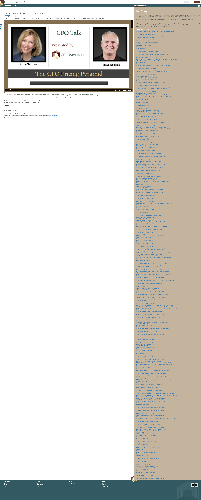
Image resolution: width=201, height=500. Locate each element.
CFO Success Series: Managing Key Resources (146, 472)
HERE (15, 110)
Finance (5, 484)
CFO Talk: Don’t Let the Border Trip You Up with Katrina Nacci (149, 286)
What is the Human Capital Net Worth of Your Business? (148, 430)
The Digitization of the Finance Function (145, 142)
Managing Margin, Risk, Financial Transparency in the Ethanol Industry (150, 478)
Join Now (104, 483)
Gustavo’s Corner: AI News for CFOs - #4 (145, 240)
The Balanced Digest (54, 115)
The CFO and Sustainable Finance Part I (145, 134)
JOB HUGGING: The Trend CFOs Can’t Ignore (145, 211)
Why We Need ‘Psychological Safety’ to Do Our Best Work (148, 460)
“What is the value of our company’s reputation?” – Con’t (148, 458)
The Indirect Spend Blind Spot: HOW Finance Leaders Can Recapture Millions (152, 51)
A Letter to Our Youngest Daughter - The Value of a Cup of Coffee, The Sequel (152, 71)
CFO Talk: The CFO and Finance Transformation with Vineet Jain (149, 111)
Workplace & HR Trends (141, 449)
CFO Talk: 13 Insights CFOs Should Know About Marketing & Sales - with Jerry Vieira (153, 65)
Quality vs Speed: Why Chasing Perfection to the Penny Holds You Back (151, 221)
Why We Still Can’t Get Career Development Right (146, 467)
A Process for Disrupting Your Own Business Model (147, 464)
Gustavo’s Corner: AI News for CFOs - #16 (145, 198)
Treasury (6, 486)
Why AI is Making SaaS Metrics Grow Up (145, 43)
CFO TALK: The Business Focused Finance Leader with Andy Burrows (150, 334)
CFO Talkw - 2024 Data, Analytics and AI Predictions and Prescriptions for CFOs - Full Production (156, 96)
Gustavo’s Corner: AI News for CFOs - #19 (145, 190)
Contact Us (104, 484)
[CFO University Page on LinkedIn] (196, 485)
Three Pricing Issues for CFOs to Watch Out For (146, 165)
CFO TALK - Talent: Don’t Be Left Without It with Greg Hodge (149, 412)
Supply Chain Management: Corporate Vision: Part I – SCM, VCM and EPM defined (153, 122)
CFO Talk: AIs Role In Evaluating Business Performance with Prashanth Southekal (153, 73)
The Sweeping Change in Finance (143, 200)
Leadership (6, 487)
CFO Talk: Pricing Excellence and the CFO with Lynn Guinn (148, 110)
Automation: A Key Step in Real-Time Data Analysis (147, 121)
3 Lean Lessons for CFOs (142, 155)
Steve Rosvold (7, 15)
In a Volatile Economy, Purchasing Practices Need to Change (149, 396)
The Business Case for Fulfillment (143, 212)
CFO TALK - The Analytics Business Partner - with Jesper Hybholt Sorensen (151, 127)
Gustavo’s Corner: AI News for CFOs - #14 (145, 204)
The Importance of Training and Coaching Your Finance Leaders (149, 390)
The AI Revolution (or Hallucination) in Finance (146, 251)
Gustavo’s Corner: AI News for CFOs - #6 (145, 237)
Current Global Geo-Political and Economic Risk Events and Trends (150, 207)
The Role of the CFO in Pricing (143, 172)
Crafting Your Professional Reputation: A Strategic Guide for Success (150, 314)
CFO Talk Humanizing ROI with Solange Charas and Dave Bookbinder (150, 277)
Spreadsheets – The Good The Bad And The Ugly (146, 116)
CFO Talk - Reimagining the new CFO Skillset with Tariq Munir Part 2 (150, 245)
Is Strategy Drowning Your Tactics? (144, 367)
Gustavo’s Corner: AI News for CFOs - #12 (145, 217)
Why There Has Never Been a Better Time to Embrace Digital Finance (150, 182)
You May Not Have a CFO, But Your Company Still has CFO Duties (149, 57)
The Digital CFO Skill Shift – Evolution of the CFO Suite (147, 179)
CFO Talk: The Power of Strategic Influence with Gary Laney (148, 336)
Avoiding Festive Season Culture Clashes (145, 453)
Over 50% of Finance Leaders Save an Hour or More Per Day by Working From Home (153, 427)
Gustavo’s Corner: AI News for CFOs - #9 (145, 223)
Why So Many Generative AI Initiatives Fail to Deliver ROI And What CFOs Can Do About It (154, 203)
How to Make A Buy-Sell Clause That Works (145, 37)
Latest (38, 483)
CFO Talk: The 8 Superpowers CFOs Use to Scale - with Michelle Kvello (150, 100)
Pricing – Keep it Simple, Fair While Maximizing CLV (147, 168)
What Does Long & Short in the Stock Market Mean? (147, 91)
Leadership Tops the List (142, 145)
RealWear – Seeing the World (143, 450)
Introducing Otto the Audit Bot (143, 105)
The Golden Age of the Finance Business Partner (146, 79)
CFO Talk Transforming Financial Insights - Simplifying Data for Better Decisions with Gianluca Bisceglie (157, 59)
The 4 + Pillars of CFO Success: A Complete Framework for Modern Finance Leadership (154, 60)
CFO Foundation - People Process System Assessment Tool (148, 345)
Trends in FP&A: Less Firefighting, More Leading (146, 70)
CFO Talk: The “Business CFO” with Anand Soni (146, 452)
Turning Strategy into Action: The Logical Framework (147, 423)
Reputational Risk (140, 432)
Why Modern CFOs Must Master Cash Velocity (146, 195)
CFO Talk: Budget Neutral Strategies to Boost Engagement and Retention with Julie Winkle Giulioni (156, 280)
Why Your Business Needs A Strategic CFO (145, 382)
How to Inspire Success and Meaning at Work (146, 457)
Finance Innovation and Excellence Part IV (145, 104)
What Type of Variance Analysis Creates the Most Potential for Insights (151, 49)
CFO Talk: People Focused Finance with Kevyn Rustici (147, 144)
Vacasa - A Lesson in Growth (142, 455)
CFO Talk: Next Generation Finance (144, 440)
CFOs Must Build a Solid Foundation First (145, 470)
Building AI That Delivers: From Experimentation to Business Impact (150, 192)
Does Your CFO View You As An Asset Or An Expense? (147, 441)
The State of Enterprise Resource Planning (145, 350)
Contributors (39, 484)
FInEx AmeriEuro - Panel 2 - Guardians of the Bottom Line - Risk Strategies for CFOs (153, 269)
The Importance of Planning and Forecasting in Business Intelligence (150, 176)
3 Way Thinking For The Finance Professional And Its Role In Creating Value (151, 164)
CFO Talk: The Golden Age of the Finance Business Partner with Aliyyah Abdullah (152, 88)
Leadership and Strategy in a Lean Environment (146, 435)
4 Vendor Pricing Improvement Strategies (145, 159)
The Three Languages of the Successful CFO (146, 246)
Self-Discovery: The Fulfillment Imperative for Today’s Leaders (149, 215)
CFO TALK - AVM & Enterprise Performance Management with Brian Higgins (152, 125)
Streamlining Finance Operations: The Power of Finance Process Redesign (151, 82)
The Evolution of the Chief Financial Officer (145, 141)
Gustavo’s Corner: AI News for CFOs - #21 (145, 186)
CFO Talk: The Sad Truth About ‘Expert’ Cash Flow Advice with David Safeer (151, 373)
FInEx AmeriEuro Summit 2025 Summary (145, 62)
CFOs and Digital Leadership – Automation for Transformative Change (151, 406)
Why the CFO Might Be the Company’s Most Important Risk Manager (150, 36)
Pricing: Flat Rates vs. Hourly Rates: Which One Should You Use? (149, 170)
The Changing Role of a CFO (142, 461)
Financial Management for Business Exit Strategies (147, 178)
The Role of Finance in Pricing (143, 139)
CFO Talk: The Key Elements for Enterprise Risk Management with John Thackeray (153, 328)
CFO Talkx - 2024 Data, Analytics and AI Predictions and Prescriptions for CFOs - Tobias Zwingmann (156, 393)
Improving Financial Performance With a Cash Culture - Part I (149, 83)
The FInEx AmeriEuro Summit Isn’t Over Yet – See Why (147, 68)
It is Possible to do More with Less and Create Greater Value (149, 153)
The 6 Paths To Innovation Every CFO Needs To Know (147, 426)
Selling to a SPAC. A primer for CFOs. (144, 443)
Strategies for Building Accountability (144, 463)
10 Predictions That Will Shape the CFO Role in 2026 (147, 46)
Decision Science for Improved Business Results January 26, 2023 (150, 130)
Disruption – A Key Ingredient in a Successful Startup (147, 466)
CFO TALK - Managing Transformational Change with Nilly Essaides (150, 413)
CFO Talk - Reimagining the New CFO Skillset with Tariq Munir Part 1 (150, 249)
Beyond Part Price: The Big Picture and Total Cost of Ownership (149, 161)
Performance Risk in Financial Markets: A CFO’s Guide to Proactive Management (153, 226)
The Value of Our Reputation (142, 444)
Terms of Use (105, 486)
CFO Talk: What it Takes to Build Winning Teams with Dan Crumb (149, 288)
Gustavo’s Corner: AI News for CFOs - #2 (145, 241)
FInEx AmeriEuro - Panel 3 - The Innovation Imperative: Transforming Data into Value (153, 268)
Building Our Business (141, 446)
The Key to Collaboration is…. (143, 438)
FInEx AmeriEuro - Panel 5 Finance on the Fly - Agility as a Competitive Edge (152, 67)
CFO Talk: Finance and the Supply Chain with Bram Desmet (148, 136)
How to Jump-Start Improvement (143, 158)
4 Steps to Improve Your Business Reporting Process (147, 151)
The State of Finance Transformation (144, 173)
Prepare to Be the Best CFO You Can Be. (145, 40)
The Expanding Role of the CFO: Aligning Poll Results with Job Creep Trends (152, 80)
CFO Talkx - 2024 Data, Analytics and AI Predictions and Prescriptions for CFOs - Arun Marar (155, 94)
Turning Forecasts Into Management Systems (146, 34)
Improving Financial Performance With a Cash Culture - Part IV (149, 77)
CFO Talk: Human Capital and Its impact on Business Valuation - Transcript (151, 415)
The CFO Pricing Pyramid (142, 48)
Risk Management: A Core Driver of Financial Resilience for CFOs (149, 229)
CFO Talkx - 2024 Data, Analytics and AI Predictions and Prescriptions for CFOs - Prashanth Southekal (157, 308)
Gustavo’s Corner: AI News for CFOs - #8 (145, 228)
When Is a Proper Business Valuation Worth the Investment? (148, 387)
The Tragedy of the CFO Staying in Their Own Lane (147, 93)
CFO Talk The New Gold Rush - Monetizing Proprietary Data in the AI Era (151, 235)
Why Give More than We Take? (143, 404)
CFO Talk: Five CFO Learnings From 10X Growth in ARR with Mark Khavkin (151, 326)
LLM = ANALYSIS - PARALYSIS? (143, 389)
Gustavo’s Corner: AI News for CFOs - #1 (145, 243)
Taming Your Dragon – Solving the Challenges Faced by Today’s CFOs (150, 131)
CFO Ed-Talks (72, 483)
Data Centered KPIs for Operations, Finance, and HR (147, 114)
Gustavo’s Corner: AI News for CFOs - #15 (145, 201)
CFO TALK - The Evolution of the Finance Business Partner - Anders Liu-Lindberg (153, 124)
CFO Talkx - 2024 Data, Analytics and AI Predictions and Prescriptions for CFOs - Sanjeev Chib (155, 306)
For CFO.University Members (142, 99)
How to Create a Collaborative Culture (144, 469)
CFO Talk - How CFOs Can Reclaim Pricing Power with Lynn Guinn (150, 39)
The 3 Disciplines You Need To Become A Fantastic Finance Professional (151, 167)
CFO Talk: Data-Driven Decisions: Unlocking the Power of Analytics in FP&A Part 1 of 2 (154, 56)
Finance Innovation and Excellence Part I (145, 107)
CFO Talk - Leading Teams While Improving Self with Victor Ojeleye (150, 311)
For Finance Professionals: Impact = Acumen (146, 133)
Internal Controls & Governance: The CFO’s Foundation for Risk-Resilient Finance (153, 224)
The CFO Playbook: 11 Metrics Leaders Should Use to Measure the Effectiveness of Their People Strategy (157, 418)
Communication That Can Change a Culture (145, 477)
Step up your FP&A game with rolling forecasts (146, 150)
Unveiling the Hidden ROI (142, 108)
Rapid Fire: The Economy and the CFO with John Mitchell (148, 74)
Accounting (6, 483)
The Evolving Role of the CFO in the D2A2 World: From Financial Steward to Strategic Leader (155, 87)
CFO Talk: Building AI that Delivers (143, 184)
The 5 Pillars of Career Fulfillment (143, 206)
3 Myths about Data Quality (142, 102)
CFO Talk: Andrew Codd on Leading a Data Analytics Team (148, 175)
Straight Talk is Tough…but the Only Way (145, 475)
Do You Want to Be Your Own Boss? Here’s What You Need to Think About (151, 429)
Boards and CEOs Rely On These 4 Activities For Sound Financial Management (152, 90)
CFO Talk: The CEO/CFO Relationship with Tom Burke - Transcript (149, 419)
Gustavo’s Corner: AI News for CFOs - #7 (145, 232)
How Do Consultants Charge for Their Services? (146, 147)
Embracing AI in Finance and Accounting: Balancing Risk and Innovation (151, 113)
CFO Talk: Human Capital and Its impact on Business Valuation (149, 416)
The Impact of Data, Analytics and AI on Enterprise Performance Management (152, 322)
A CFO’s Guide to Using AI (142, 282)
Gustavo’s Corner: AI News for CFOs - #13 (145, 209)
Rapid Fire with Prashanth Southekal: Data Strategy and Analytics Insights (151, 295)
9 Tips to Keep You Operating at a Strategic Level (146, 433)
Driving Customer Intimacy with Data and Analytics (147, 319)
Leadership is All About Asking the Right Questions (147, 323)
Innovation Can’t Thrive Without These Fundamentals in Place (149, 53)
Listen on (7, 105)
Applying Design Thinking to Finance (144, 45)
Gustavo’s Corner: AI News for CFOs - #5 (145, 238)
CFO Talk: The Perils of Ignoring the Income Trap (146, 302)
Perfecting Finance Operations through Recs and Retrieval (148, 117)
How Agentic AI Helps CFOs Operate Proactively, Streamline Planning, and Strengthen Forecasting (156, 31)
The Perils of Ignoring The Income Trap (144, 76)
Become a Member (8, 113)
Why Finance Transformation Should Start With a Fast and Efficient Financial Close (153, 181)
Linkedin (11, 117)
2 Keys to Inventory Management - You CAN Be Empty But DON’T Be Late (151, 156)
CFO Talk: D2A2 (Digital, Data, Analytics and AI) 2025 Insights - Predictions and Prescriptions (155, 274)
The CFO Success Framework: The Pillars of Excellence (148, 85)
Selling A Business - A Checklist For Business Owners (147, 33)
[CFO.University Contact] (193, 485)
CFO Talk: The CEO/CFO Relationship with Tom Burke (147, 421)
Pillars (38, 486)
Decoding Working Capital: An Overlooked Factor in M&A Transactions (151, 97)
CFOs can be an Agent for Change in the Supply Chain (147, 148)
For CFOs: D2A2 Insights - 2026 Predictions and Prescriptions (149, 218)
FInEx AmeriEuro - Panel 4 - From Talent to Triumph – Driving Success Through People (154, 265)
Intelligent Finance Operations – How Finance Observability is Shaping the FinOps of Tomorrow (155, 128)
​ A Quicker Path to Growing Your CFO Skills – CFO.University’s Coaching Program (153, 54)
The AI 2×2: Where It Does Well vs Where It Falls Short (147, 42)
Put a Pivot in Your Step (141, 473)
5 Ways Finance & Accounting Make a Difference (146, 162)
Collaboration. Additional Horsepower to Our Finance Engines (149, 447)
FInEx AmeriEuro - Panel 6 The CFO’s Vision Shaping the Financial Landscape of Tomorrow (154, 63)
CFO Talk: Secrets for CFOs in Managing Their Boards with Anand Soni (151, 313)
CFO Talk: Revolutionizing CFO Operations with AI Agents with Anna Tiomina (152, 258)
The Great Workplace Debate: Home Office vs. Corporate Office (149, 283)
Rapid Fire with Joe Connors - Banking (144, 300)
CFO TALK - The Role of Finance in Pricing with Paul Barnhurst (149, 119)
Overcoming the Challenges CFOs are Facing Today (147, 299)
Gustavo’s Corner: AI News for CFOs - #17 (145, 197)
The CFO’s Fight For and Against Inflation (145, 138)
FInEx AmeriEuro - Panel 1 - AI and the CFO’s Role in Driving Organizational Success (153, 271)
